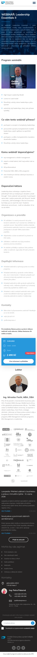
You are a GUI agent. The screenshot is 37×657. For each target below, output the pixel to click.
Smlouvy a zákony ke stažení (13, 572)
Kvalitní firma (8, 568)
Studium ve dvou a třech (12, 558)
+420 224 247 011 (9, 316)
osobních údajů (29, 628)
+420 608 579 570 (20, 594)
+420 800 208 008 (20, 596)
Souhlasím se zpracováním (20, 628)
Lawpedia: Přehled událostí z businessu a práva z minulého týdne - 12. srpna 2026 (18, 494)
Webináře (7, 565)
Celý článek (5, 511)
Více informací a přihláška (18, 361)
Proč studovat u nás (10, 552)
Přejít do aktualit (18, 540)
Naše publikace (9, 562)
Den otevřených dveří (11, 555)
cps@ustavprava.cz (10, 320)
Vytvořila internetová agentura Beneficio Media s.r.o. (18, 641)
